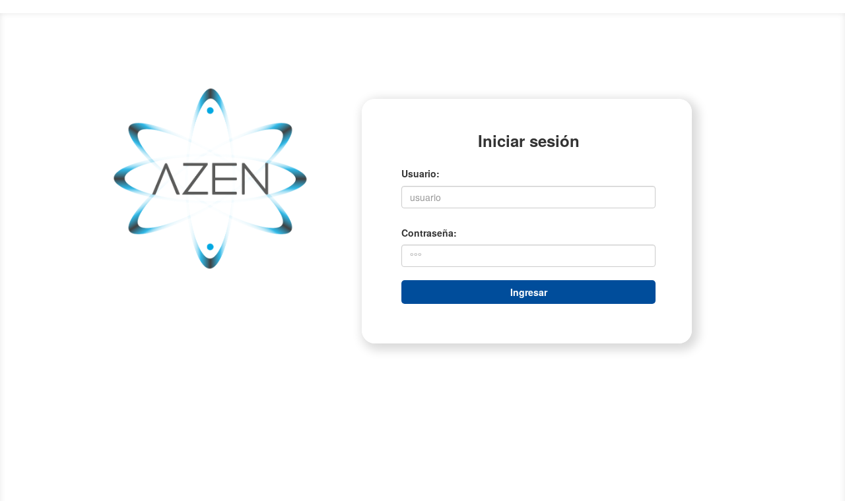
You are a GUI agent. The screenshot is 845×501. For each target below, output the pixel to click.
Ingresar (528, 292)
